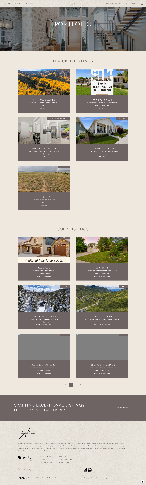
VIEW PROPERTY (43, 89)
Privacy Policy (101, 478)
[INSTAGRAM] (24, 469)
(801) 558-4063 (44, 460)
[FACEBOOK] (19, 469)
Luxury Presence (56, 478)
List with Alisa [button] (122, 407)
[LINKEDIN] (29, 469)
